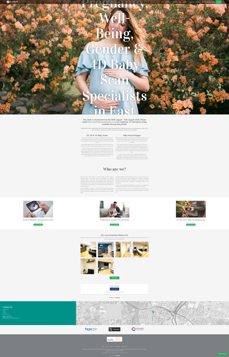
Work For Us (124, 346)
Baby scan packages (38, 224)
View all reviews (114, 289)
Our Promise (117, 346)
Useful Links (191, 2)
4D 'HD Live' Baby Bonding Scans (190, 220)
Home (162, 2)
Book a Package (222, 353)
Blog (180, 2)
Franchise (175, 2)
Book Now (219, 2)
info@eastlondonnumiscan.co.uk (101, 122)
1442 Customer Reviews (117, 340)
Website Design (111, 355)
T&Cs (107, 346)
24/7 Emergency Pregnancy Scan (208, 2)
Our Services (167, 2)
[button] (153, 312)
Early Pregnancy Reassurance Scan (38, 220)
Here (116, 191)
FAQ (103, 346)
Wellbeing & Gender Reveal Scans (114, 220)
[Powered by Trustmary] (114, 297)
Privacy (111, 346)
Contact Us (198, 2)
